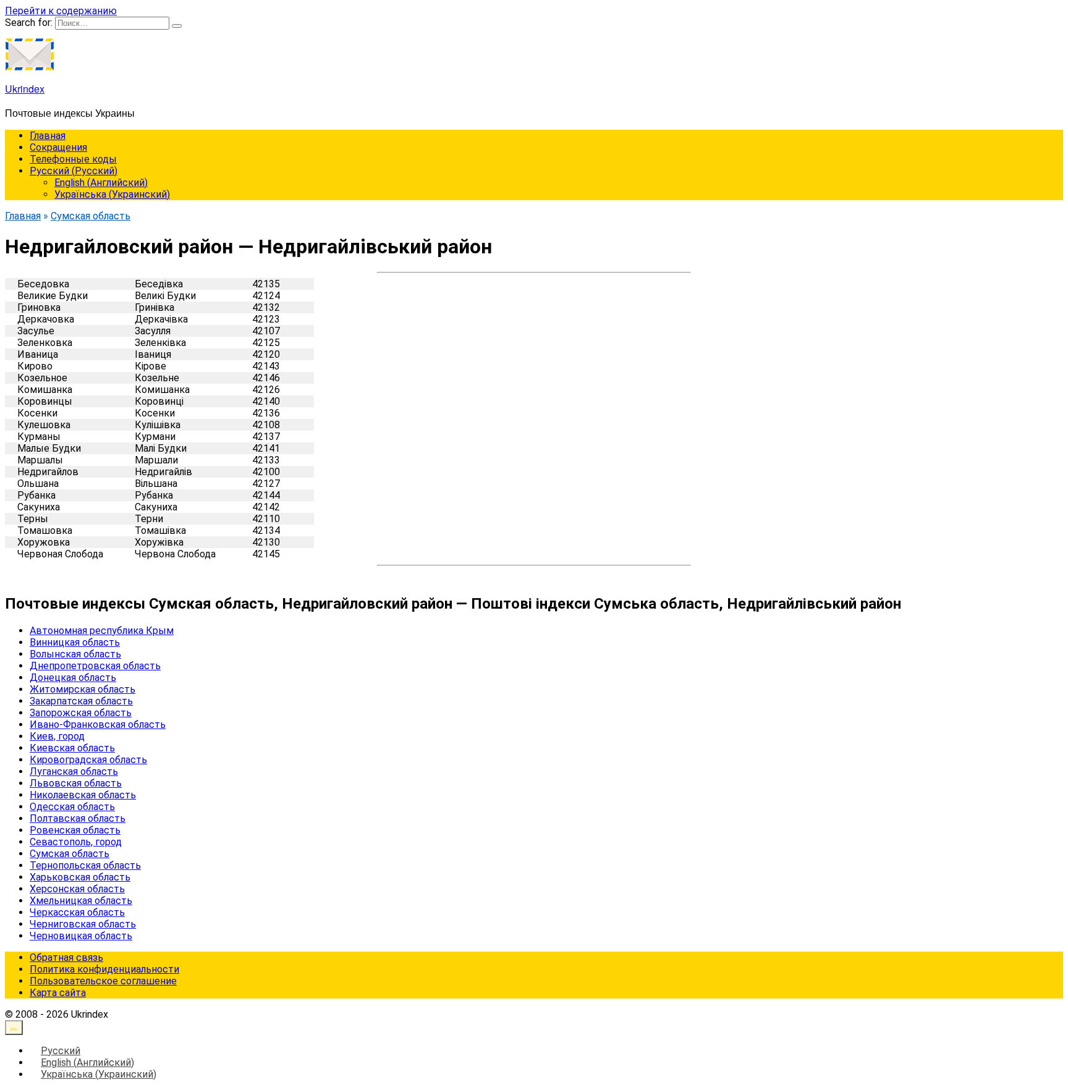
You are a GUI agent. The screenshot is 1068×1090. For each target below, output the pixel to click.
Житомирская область (82, 689)
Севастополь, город (76, 842)
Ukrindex (24, 89)
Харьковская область (80, 877)
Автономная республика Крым (102, 630)
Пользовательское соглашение (103, 981)
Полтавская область (77, 818)
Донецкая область (73, 677)
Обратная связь (66, 957)
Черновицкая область (81, 936)
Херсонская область (77, 889)
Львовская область (76, 783)
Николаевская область (83, 795)
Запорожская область (81, 713)
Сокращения (58, 147)
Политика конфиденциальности (104, 969)
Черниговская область (83, 924)
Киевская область (72, 748)
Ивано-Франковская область (98, 724)
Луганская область (74, 771)
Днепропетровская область (95, 666)
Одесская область (72, 807)
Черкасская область (77, 912)
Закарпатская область (81, 701)
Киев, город (57, 736)
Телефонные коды (73, 159)
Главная (48, 136)
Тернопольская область (85, 865)
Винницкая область (75, 642)
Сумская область (69, 854)
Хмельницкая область (81, 900)
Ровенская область (75, 830)
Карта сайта (58, 993)
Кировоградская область (88, 760)
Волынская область (75, 654)
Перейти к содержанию (61, 11)
